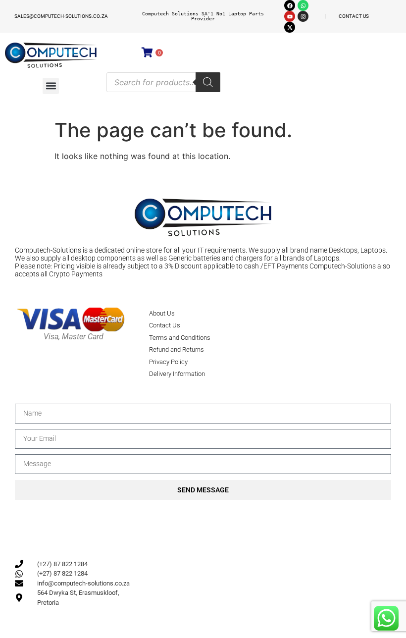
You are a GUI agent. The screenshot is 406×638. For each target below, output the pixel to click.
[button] (51, 86)
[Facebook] (289, 5)
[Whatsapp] (303, 5)
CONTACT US (354, 16)
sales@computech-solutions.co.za (61, 16)
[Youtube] (289, 16)
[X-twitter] (289, 27)
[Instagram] (303, 16)
